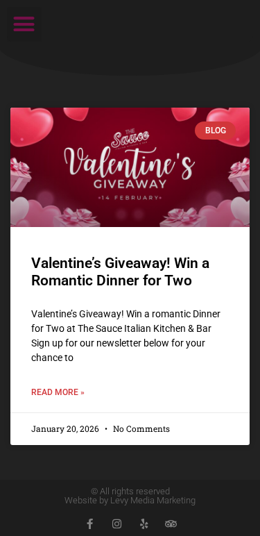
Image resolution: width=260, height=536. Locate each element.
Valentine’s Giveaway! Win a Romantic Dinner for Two (120, 272)
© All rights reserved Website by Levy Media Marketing (130, 495)
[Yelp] (144, 524)
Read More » (58, 392)
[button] (24, 24)
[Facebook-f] (90, 524)
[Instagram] (117, 524)
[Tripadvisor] (171, 524)
